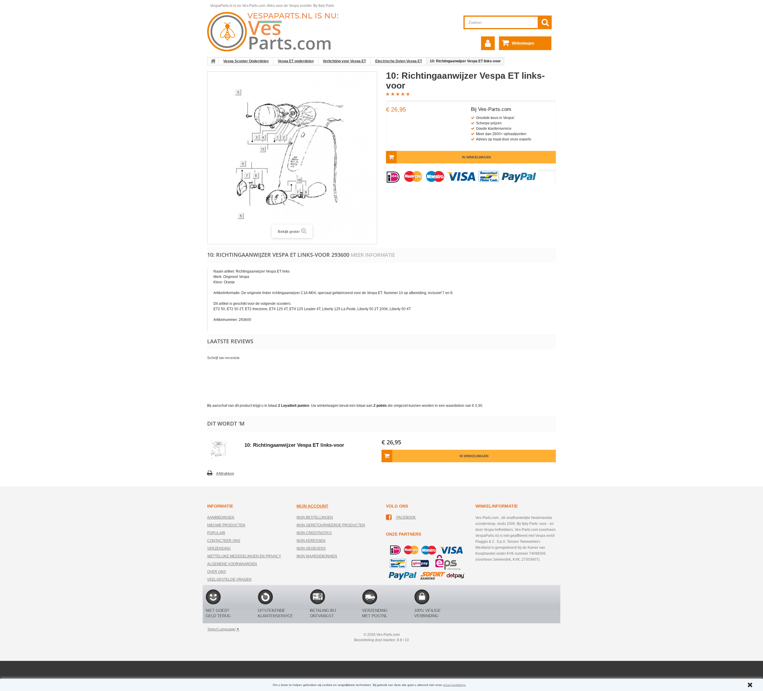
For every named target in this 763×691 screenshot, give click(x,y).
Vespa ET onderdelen (296, 61)
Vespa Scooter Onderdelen (246, 61)
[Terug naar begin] (213, 61)
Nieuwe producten (226, 525)
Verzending (219, 548)
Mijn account (312, 506)
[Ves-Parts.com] (276, 31)
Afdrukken (225, 474)
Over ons (216, 572)
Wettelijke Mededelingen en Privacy (244, 556)
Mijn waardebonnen (317, 556)
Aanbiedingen (220, 517)
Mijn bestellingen (315, 517)
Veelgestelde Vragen (229, 579)
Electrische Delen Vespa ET (398, 61)
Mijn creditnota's (314, 533)
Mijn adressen (311, 541)
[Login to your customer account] (488, 43)
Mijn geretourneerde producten (331, 525)
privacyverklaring (454, 685)
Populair (216, 533)
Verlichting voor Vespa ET (344, 61)
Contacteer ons (223, 541)
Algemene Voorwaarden (232, 564)
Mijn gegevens (311, 548)
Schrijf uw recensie (223, 358)
